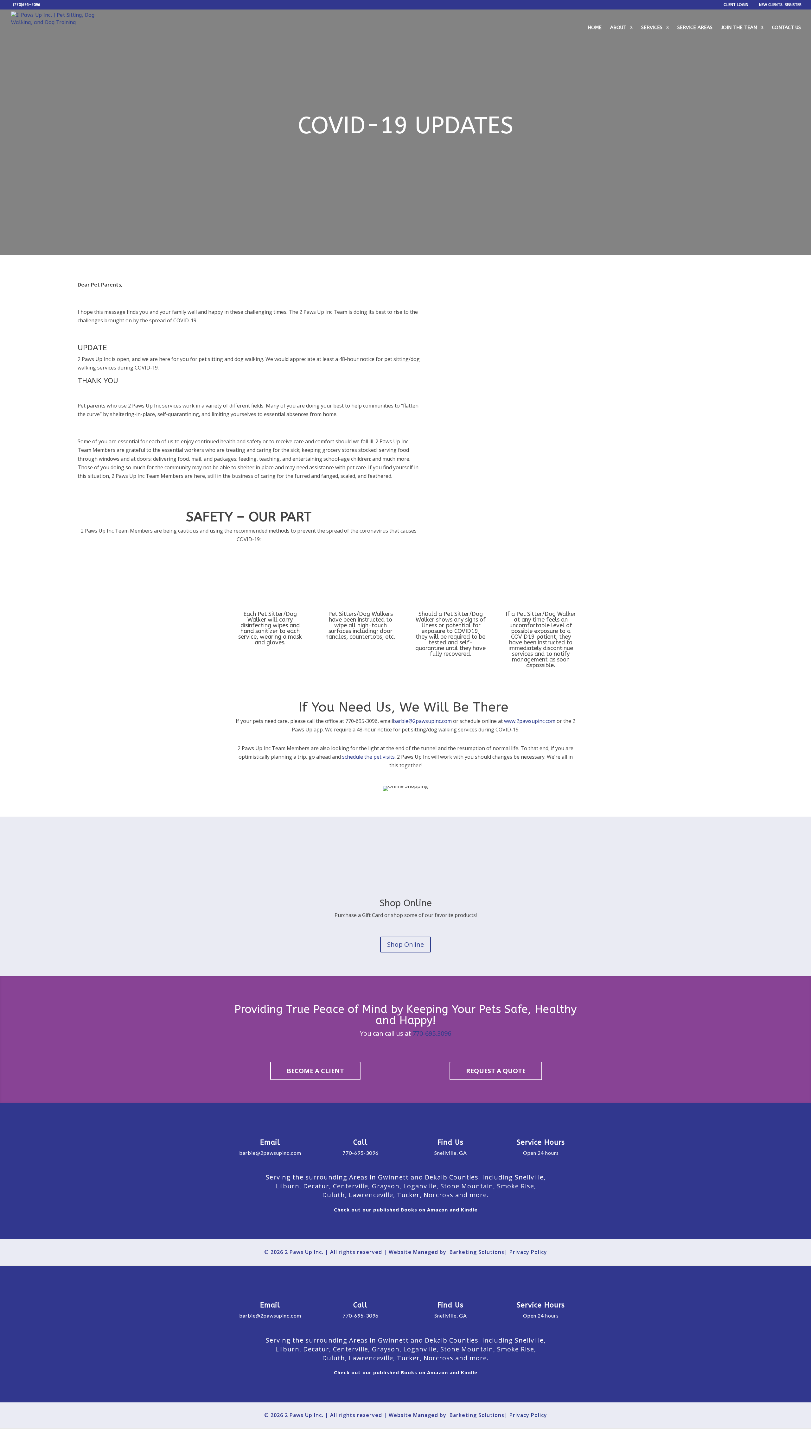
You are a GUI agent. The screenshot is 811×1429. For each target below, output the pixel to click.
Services (651, 27)
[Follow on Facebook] (372, 1227)
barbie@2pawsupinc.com (422, 721)
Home (595, 27)
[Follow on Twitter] (389, 1227)
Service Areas (694, 27)
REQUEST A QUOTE (496, 1070)
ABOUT (618, 27)
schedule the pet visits (368, 756)
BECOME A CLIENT (315, 1070)
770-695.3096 (431, 1033)
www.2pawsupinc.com (529, 721)
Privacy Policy (528, 1252)
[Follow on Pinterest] (439, 1227)
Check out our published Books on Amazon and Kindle (405, 1209)
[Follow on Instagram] (406, 1227)
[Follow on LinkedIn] (422, 1227)
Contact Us (786, 27)
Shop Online (405, 944)
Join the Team (739, 27)
